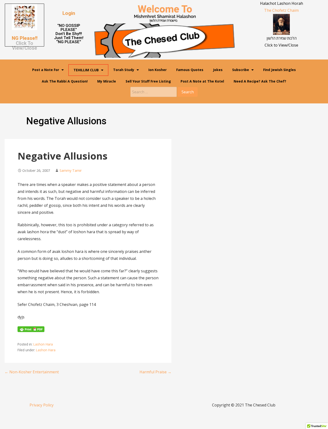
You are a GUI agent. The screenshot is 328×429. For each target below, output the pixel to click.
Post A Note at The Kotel (202, 81)
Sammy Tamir (71, 170)
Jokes (218, 69)
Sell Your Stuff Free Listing (148, 81)
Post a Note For (45, 69)
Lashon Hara (43, 344)
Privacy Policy (42, 405)
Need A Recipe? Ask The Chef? (260, 81)
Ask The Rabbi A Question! (65, 81)
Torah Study (123, 69)
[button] (69, 13)
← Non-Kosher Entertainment (32, 372)
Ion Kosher (157, 69)
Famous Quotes (189, 69)
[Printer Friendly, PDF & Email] (31, 330)
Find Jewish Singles (279, 69)
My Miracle (106, 81)
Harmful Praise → (155, 372)
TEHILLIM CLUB (86, 70)
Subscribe (240, 69)
